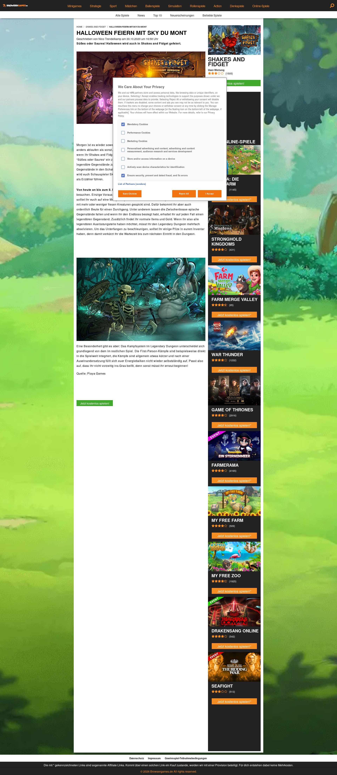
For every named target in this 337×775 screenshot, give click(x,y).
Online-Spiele (260, 6)
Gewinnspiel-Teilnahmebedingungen (186, 758)
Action (218, 6)
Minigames (74, 6)
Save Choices (130, 193)
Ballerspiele (152, 6)
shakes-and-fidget (96, 26)
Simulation (174, 6)
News (141, 15)
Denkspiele (237, 6)
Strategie (95, 6)
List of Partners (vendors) (132, 184)
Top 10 (157, 15)
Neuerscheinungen (182, 15)
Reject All (184, 193)
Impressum (154, 758)
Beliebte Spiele (212, 15)
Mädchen (131, 6)
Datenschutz (136, 758)
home (79, 26)
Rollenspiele (197, 6)
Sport (113, 6)
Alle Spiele (122, 15)
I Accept (210, 193)
